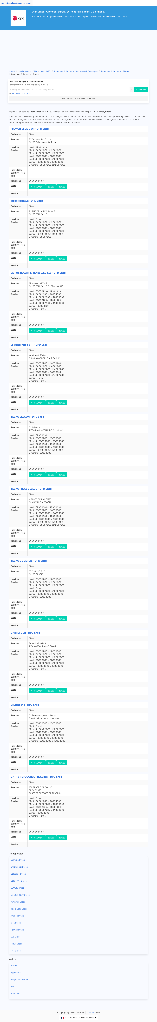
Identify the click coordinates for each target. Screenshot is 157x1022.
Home (12, 71)
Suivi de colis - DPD (27, 71)
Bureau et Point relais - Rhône (115, 71)
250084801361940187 (21, 93)
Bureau (62, 187)
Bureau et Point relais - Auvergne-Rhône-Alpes (76, 71)
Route (51, 187)
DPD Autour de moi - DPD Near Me (78, 98)
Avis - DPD (45, 71)
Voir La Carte (37, 187)
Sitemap (90, 1012)
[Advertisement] (78, 48)
